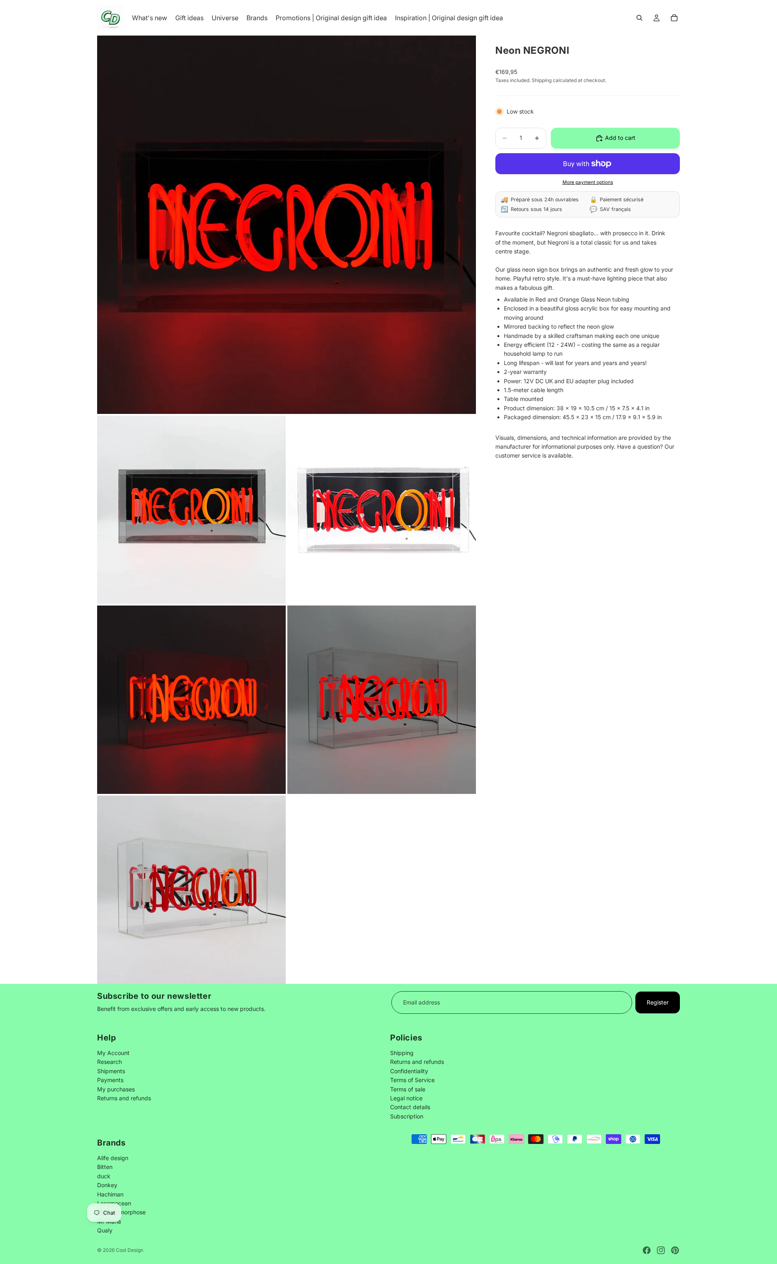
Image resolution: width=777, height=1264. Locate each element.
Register (658, 1002)
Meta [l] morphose (121, 1212)
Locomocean (114, 1202)
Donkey (107, 1185)
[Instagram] (661, 1250)
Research (109, 1062)
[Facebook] (647, 1250)
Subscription (406, 1116)
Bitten (105, 1166)
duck (103, 1175)
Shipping (402, 1052)
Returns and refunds (124, 1098)
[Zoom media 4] (191, 700)
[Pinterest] (675, 1250)
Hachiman (110, 1193)
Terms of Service (412, 1080)
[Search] (639, 18)
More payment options (588, 182)
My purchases (116, 1089)
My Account (113, 1052)
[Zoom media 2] (191, 510)
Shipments (111, 1071)
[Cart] (674, 18)
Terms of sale (407, 1089)
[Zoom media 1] (286, 225)
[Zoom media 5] (381, 700)
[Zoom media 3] (381, 510)
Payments (110, 1080)
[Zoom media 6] (191, 890)
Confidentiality (409, 1071)
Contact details (410, 1107)
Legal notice (406, 1098)
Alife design (112, 1157)
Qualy (105, 1230)
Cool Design (129, 1250)
